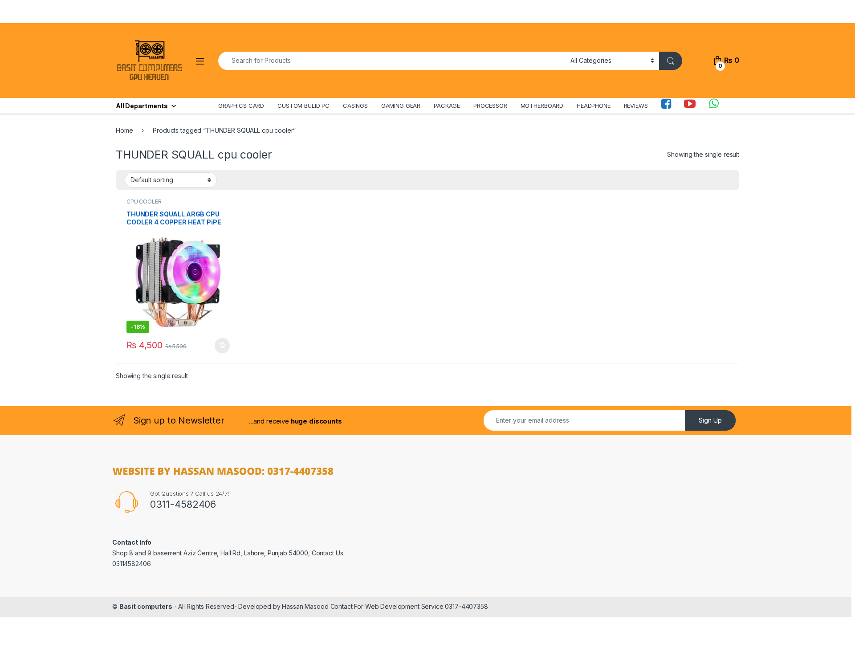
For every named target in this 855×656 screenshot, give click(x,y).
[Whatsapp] (714, 106)
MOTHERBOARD (542, 105)
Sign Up (710, 420)
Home (124, 130)
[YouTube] (690, 106)
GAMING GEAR (400, 105)
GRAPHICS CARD (241, 105)
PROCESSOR (490, 105)
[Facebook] (666, 106)
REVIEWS (636, 105)
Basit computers (145, 606)
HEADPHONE (594, 105)
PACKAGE (447, 105)
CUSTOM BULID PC (303, 105)
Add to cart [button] (222, 345)
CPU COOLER (144, 201)
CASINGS (355, 105)
